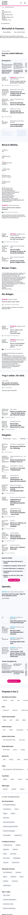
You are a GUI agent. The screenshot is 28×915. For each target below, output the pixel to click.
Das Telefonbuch (7, 872)
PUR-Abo (18, 845)
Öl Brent (11, 759)
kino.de (21, 876)
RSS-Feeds (13, 853)
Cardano (23, 749)
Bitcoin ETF (6, 710)
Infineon (4, 193)
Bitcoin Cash (6, 749)
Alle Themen (6, 858)
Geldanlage (23, 438)
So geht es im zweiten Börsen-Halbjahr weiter (17, 261)
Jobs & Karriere (7, 809)
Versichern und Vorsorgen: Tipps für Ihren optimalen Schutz (13, 595)
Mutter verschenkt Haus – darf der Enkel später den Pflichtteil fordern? (18, 413)
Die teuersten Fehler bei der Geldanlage (17, 447)
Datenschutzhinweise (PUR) (10, 826)
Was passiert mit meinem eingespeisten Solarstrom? (10, 384)
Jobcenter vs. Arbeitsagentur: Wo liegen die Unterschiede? (18, 479)
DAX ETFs (15, 710)
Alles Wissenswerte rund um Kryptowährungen (18, 621)
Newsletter (6, 849)
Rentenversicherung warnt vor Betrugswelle (17, 103)
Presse (16, 809)
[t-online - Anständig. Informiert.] (6, 2)
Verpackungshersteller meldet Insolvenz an (8, 672)
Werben (5, 813)
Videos (5, 853)
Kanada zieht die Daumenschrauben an (17, 112)
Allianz (12, 779)
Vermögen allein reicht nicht (17, 642)
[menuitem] (25, 3)
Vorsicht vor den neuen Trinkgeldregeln (17, 469)
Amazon (20, 779)
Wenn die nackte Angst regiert (10, 302)
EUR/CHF (5, 789)
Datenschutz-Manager (9, 830)
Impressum (6, 817)
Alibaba (5, 779)
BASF (3, 197)
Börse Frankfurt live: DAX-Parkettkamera (13, 769)
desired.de (13, 876)
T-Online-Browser (7, 845)
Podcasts (15, 849)
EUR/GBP (14, 789)
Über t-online (6, 895)
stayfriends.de (7, 885)
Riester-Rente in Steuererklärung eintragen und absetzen (17, 536)
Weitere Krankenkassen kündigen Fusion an (17, 460)
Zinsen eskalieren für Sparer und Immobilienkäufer (16, 331)
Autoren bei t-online (8, 904)
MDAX (24, 720)
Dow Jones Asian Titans (9, 740)
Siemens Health (6, 198)
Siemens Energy (6, 192)
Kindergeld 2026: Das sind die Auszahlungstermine (17, 489)
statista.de (15, 881)
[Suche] (18, 3)
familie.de (5, 881)
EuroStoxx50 (20, 730)
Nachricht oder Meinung (9, 908)
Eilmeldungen (16, 858)
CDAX (12, 700)
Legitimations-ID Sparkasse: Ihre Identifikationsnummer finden (17, 502)
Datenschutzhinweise (8, 822)
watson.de (18, 872)
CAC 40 (5, 700)
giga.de (5, 876)
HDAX (17, 720)
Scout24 (4, 191)
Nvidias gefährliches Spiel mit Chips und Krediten (17, 238)
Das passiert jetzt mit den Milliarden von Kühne (18, 72)
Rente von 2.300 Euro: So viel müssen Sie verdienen (18, 524)
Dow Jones (22, 740)
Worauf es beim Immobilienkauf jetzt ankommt (16, 632)
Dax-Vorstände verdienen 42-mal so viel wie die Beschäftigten (18, 251)
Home (3, 7)
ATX (4, 730)
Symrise (4, 196)
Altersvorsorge (7, 438)
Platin (18, 759)
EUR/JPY (22, 789)
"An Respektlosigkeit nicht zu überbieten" (17, 125)
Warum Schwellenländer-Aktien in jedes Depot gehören (17, 345)
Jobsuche (5, 862)
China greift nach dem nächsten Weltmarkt (11, 208)
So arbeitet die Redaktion (9, 899)
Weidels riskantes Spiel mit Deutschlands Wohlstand (18, 82)
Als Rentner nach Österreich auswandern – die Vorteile (17, 512)
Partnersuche (15, 862)
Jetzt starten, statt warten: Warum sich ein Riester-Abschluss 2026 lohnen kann (18, 654)
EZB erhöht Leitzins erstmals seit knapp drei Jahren (19, 672)
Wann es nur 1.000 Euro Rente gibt (17, 548)
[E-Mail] (21, 3)
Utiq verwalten (6, 835)
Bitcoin (15, 749)
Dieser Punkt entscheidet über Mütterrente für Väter (17, 425)
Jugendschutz (18, 835)
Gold (4, 759)
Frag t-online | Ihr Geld (19, 32)
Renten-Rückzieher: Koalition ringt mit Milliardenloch (7, 72)
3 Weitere (5, 150)
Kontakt (13, 813)
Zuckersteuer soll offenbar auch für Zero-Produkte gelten (18, 93)
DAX (18, 700)
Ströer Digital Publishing (9, 804)
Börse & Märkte (7, 32)
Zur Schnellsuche (5, 23)
